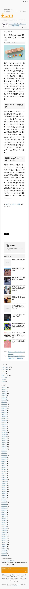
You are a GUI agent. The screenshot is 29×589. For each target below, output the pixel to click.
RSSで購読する (7, 568)
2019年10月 (4, 459)
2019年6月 (4, 467)
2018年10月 (4, 481)
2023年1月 (4, 395)
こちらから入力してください (8, 560)
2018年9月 (4, 483)
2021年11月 (4, 418)
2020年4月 (4, 449)
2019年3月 (4, 473)
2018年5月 (4, 491)
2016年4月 (4, 518)
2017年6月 (4, 500)
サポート (14, 204)
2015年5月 (4, 540)
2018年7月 (4, 487)
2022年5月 (4, 406)
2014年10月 (4, 555)
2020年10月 (4, 436)
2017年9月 (4, 495)
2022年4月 (4, 408)
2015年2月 (4, 546)
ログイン (19, 248)
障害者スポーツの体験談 (18, 259)
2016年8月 (4, 510)
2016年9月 (4, 508)
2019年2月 (4, 475)
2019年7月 (4, 465)
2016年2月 (4, 522)
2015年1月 (4, 548)
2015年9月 (4, 532)
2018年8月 (4, 485)
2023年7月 (4, 387)
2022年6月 (4, 404)
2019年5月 (4, 469)
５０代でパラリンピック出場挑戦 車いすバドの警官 (18, 298)
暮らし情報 (4, 377)
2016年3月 (4, 520)
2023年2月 (4, 393)
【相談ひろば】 (5, 367)
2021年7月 (4, 426)
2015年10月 (4, 530)
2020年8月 (4, 440)
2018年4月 (4, 493)
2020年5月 (4, 446)
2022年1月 (4, 414)
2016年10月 (4, 506)
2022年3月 (4, 410)
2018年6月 (4, 489)
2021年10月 (4, 420)
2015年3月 (4, 544)
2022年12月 (4, 398)
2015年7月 (4, 536)
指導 (18, 204)
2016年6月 (4, 514)
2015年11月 (4, 528)
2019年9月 (4, 461)
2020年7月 (4, 442)
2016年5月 (4, 516)
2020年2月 (4, 451)
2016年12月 (4, 502)
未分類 (3, 379)
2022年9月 (4, 402)
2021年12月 (4, 416)
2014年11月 (4, 553)
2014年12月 (4, 551)
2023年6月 (4, 389)
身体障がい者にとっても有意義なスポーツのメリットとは (18, 288)
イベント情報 (4, 369)
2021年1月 (4, 430)
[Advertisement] (15, 220)
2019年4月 (4, 471)
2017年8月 (4, 497)
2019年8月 (4, 463)
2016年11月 (4, 504)
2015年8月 (4, 534)
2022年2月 (4, 412)
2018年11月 (4, 479)
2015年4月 (4, 542)
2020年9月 (4, 438)
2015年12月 (4, 526)
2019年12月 (4, 455)
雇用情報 (3, 381)
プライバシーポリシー (16, 585)
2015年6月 (4, 538)
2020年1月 (4, 453)
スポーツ (8, 204)
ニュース (3, 373)
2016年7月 (4, 512)
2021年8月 (4, 424)
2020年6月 (4, 444)
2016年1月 (4, 524)
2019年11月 (4, 457)
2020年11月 (4, 434)
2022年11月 (4, 400)
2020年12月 (4, 432)
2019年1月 (4, 477)
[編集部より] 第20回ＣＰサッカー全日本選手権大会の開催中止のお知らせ (18, 325)
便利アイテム (4, 375)
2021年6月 (4, 428)
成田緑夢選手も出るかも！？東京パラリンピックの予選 (18, 307)
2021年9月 (4, 422)
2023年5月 (4, 391)
